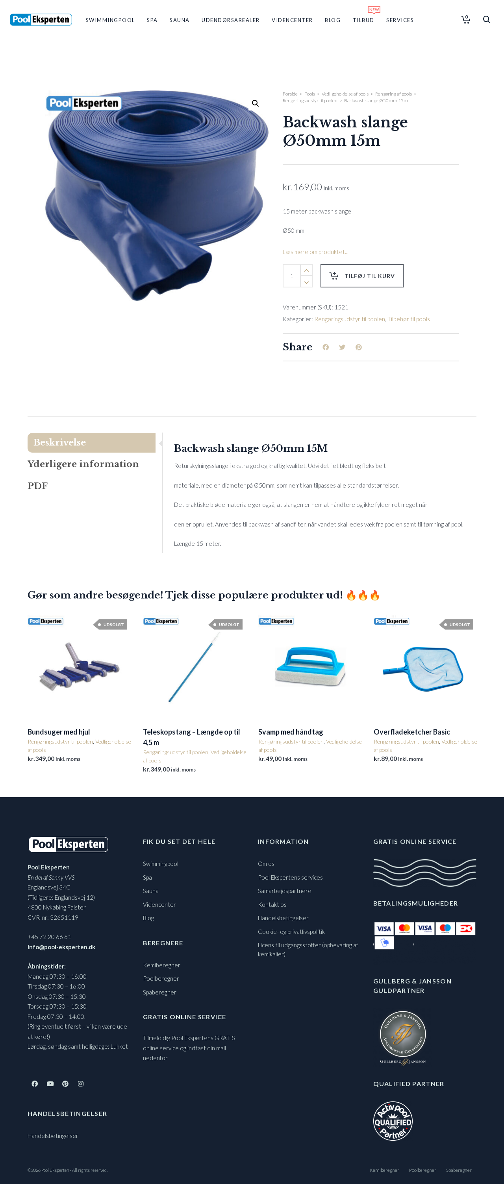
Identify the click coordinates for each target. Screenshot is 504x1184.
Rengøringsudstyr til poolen (310, 100)
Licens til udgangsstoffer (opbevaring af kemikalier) (308, 949)
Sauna (151, 890)
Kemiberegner (161, 965)
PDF (38, 486)
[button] (255, 103)
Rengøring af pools (393, 94)
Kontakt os (272, 904)
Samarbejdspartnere (284, 890)
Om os (266, 863)
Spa (147, 877)
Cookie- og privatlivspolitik (291, 931)
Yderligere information (83, 464)
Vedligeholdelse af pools (345, 94)
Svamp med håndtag (290, 731)
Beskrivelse (59, 442)
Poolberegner (161, 978)
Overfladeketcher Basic (412, 731)
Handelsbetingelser (53, 1135)
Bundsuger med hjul (59, 731)
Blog (148, 917)
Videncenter (159, 904)
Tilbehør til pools (408, 318)
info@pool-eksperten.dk (61, 946)
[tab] (95, 443)
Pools (309, 94)
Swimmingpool (160, 863)
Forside (290, 94)
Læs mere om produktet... (315, 251)
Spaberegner (159, 992)
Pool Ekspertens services (290, 877)
